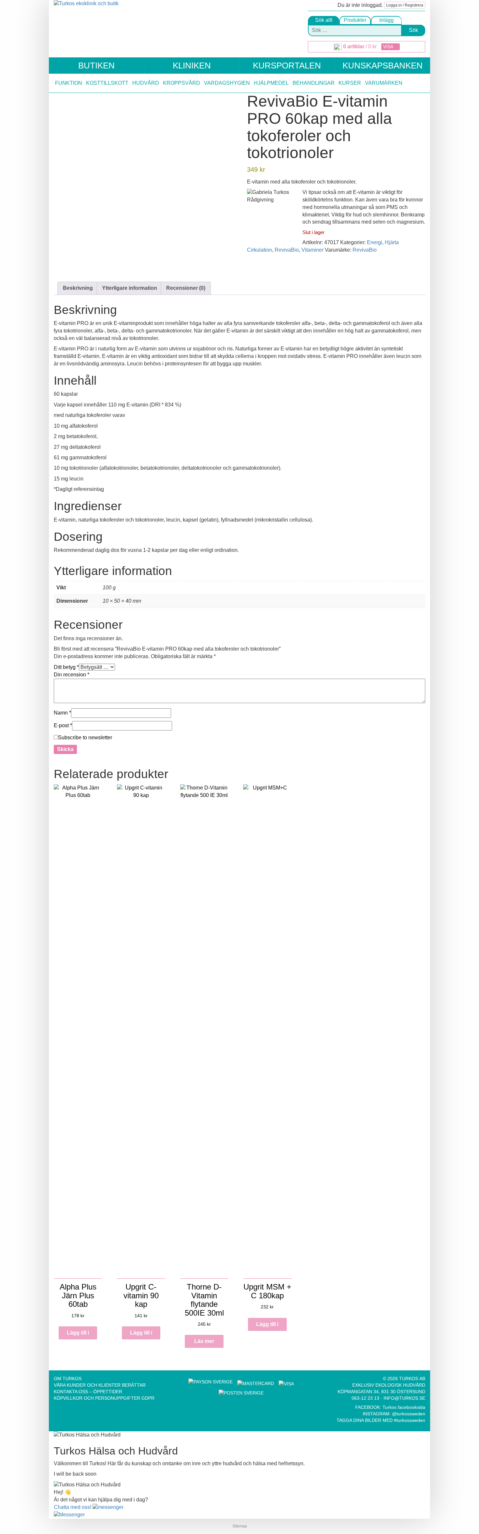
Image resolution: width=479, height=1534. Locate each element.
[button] (88, 1507)
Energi (374, 242)
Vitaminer (312, 250)
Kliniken (192, 65)
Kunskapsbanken (382, 65)
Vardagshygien (227, 83)
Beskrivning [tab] (78, 288)
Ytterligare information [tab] (129, 288)
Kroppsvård (181, 83)
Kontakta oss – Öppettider (88, 1391)
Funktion (68, 83)
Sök (413, 30)
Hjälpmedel (271, 83)
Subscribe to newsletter (85, 737)
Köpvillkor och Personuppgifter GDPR (104, 1398)
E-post (63, 725)
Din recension (71, 674)
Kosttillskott (107, 83)
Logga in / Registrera (404, 5)
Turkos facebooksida (404, 1407)
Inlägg (386, 20)
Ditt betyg (66, 667)
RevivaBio (287, 250)
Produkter (355, 20)
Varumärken (383, 83)
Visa (388, 46)
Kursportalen (287, 65)
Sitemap (239, 1526)
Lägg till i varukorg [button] (78, 1334)
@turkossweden (408, 1413)
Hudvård (145, 83)
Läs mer (204, 1341)
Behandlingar (314, 83)
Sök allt (323, 20)
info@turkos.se (404, 1398)
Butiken (96, 65)
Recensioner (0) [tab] (185, 288)
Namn (62, 712)
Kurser (350, 83)
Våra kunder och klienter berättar (100, 1385)
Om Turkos (67, 1378)
